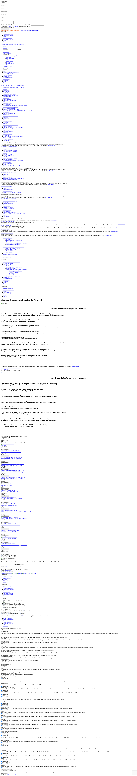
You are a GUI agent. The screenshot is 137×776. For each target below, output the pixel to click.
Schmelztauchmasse (7, 163)
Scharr (4, 164)
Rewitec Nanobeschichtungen (10, 150)
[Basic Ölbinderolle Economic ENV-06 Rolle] (10, 450)
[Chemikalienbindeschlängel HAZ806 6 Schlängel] (13, 477)
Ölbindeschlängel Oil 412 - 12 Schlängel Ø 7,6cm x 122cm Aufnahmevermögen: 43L (20, 511)
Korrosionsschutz (7, 104)
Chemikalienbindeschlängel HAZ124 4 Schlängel (12, 465)
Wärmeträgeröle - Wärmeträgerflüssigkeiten (13, 136)
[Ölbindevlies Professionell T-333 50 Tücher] (8, 523)
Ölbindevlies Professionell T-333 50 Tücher (10, 525)
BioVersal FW (9, 250)
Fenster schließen (4, 369)
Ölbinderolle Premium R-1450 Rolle (9, 505)
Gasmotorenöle (6, 91)
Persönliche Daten (10, 58)
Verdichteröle (6, 135)
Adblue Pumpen (7, 210)
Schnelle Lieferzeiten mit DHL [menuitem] (15, 603)
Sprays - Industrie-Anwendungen (10, 125)
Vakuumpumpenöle (7, 134)
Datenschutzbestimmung (13, 26)
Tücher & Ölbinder (7, 264)
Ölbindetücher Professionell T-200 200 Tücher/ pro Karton (14, 518)
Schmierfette (6, 118)
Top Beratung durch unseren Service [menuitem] (16, 604)
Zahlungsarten (9, 61)
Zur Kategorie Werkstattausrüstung (8, 198)
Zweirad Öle (6, 140)
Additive (5, 89)
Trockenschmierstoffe (8, 128)
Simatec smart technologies (9, 212)
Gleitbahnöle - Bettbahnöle (9, 94)
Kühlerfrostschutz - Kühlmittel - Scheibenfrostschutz (15, 105)
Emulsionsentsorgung (8, 189)
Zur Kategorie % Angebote (7, 233)
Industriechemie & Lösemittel (10, 151)
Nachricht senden (4, 29)
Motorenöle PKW (7, 112)
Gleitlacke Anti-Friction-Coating (10, 95)
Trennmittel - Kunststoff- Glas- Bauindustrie (13, 127)
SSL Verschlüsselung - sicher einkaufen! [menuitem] (17, 606)
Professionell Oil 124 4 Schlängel (8, 531)
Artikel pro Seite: (4, 440)
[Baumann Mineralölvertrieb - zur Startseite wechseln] (13, 44)
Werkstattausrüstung (7, 278)
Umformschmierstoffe (8, 131)
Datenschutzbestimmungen (12, 567)
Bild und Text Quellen (8, 587)
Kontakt (5, 36)
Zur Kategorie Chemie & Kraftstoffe (9, 146)
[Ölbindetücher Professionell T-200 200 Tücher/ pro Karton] (9, 517)
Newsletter (5, 590)
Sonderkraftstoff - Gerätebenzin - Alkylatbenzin (14, 165)
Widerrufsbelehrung (7, 38)
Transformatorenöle (7, 126)
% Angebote (6, 283)
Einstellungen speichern (6, 769)
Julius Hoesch (6, 156)
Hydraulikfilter (6, 206)
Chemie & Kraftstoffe (8, 263)
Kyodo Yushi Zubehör (8, 207)
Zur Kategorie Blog (5, 229)
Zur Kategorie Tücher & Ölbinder (8, 172)
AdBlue (5, 153)
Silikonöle (5, 123)
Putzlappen (5, 174)
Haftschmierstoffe (7, 96)
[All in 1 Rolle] (7, 444)
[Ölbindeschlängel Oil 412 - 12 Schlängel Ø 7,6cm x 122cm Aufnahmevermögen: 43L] (9, 510)
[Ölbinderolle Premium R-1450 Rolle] (8, 503)
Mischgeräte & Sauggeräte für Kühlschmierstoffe (14, 213)
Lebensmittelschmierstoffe (9, 108)
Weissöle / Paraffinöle (8, 139)
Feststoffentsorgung (7, 191)
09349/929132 (8, 570)
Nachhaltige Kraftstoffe (8, 155)
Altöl (4, 188)
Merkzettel (8, 64)
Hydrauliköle (6, 98)
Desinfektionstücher (7, 177)
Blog (4, 282)
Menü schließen (7, 53)
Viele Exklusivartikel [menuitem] (12, 607)
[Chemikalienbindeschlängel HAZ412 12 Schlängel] (12, 470)
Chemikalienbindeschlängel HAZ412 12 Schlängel (12, 472)
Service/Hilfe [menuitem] (7, 36)
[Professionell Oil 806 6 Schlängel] (9, 537)
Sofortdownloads (10, 63)
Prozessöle (5, 117)
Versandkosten (6, 592)
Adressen (8, 59)
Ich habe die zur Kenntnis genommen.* (16, 26)
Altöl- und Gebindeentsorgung (10, 577)
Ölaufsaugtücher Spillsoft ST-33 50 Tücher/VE (11, 498)
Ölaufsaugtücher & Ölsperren (13, 248)
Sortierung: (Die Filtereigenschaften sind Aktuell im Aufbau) (14, 436)
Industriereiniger (7, 162)
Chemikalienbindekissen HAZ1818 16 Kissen (11, 458)
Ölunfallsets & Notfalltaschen (10, 179)
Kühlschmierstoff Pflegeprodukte (10, 107)
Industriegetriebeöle (7, 99)
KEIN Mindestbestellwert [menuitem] (13, 602)
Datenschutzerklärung (8, 39)
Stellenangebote (7, 578)
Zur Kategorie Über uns (6, 225)
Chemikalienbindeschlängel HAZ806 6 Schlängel (12, 478)
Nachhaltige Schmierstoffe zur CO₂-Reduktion (13, 87)
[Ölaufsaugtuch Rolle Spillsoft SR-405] (8, 490)
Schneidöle (5, 122)
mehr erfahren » (76, 366)
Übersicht (8, 57)
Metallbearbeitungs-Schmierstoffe (11, 109)
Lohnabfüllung (6, 280)
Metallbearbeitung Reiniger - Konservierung (13, 160)
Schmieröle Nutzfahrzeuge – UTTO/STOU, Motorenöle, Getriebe (18, 110)
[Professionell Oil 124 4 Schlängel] (10, 530)
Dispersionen (6, 90)
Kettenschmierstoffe (7, 103)
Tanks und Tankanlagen (8, 208)
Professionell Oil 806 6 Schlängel (8, 538)
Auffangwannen (7, 211)
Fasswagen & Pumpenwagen (10, 201)
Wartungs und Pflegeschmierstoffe (11, 137)
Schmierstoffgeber (7, 121)
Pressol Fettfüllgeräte (8, 203)
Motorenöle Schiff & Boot (9, 113)
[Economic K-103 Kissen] (7, 484)
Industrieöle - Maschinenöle (9, 100)
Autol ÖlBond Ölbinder (11, 249)
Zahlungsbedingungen (8, 593)
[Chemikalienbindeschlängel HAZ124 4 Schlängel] (12, 464)
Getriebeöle (6, 92)
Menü (4, 46)
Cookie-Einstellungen (8, 34)
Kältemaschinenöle (7, 101)
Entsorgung (6, 277)
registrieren (16, 55)
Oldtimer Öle (6, 114)
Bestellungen (9, 62)
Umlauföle (5, 132)
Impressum (5, 41)
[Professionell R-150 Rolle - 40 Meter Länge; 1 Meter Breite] (8, 543)
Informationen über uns (8, 35)
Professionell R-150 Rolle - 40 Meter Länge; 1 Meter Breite (14, 545)
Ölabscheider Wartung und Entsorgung (12, 192)
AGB (4, 40)
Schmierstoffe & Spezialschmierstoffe (11, 262)
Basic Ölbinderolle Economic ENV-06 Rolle (11, 452)
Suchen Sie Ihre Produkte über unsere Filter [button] (10, 368)
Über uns (5, 281)
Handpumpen (6, 204)
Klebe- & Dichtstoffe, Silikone (10, 158)
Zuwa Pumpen (6, 216)
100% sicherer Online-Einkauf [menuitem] (15, 600)
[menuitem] (69, 34)
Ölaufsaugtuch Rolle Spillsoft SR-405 (9, 491)
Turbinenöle (6, 130)
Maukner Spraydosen (8, 159)
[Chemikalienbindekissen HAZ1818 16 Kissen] (11, 457)
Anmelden (8, 55)
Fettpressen (5, 202)
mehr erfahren (51, 145)
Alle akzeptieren (4, 773)
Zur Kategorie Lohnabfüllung (7, 221)
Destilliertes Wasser (7, 154)
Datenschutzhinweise (12, 774)
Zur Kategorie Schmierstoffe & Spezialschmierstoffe (12, 85)
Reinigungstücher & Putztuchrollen (11, 175)
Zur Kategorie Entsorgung (6, 186)
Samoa (4, 215)
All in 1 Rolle (4, 445)
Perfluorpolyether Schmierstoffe (10, 116)
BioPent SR (9, 252)
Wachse (5, 149)
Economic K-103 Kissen (6, 485)
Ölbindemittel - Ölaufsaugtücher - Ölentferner (13, 178)
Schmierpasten (6, 119)
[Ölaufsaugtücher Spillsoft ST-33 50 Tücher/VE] (8, 497)
